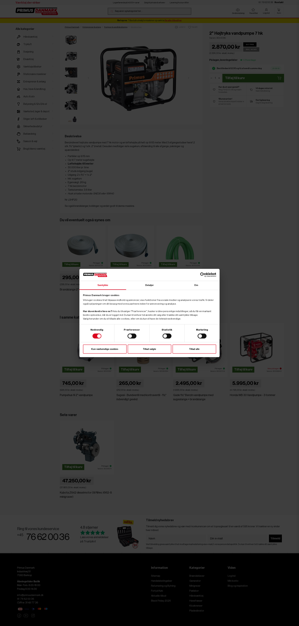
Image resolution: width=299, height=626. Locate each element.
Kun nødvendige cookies (104, 349)
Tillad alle (194, 349)
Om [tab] (196, 285)
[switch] (132, 336)
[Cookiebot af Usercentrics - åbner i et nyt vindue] (202, 274)
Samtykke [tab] (102, 285)
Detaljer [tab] (149, 285)
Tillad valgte (149, 349)
